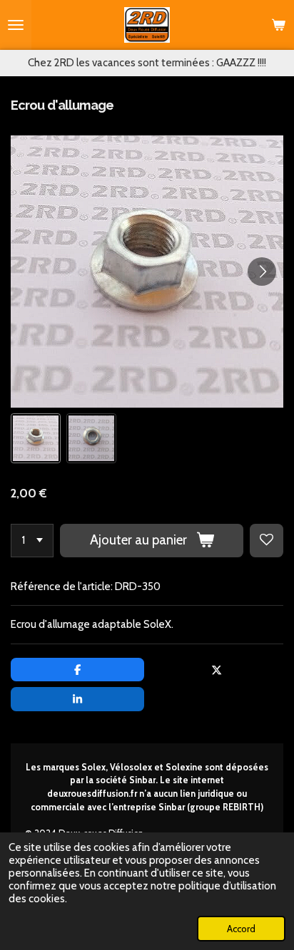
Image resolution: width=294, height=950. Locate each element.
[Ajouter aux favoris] (266, 540)
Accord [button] (241, 928)
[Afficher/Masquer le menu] (15, 25)
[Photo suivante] (262, 271)
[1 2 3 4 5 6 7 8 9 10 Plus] (32, 540)
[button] (36, 438)
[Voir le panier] (278, 25)
